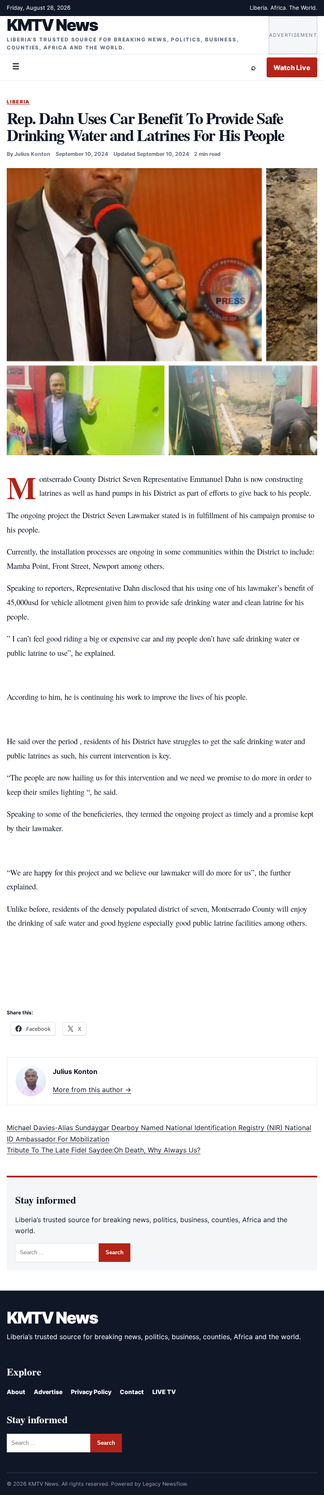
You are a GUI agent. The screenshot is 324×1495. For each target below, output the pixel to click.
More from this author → (92, 1089)
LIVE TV (164, 1391)
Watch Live (291, 67)
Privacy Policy (91, 1391)
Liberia (18, 102)
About (16, 1391)
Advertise (48, 1391)
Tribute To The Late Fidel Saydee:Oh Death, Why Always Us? (103, 1150)
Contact (132, 1391)
